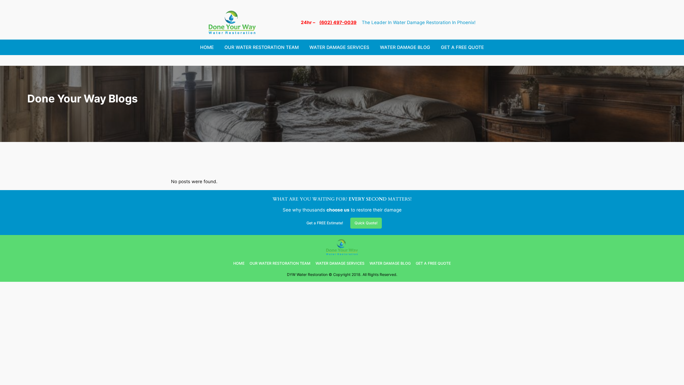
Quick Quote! (366, 223)
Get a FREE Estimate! (324, 223)
